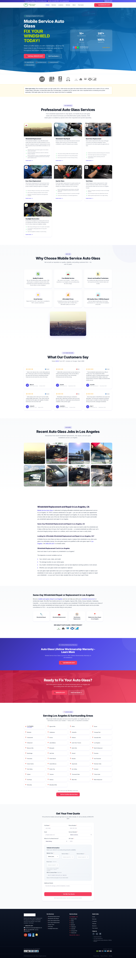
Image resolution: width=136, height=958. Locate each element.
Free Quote (81, 5)
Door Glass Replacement (53, 922)
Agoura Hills (73, 918)
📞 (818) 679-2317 (107, 1)
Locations (60, 5)
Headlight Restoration (52, 928)
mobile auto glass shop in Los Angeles (50, 599)
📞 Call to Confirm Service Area (68, 794)
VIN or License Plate (54, 872)
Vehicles (68, 5)
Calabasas (72, 926)
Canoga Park (73, 930)
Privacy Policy (96, 956)
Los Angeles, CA (73, 916)
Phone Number (73, 825)
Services (54, 5)
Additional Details (48, 883)
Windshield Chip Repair (53, 918)
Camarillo (72, 928)
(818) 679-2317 (49, 543)
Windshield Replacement (53, 916)
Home (47, 5)
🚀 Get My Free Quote (68, 894)
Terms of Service (104, 956)
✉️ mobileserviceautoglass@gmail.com (33, 927)
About (74, 5)
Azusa (71, 922)
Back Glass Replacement (53, 920)
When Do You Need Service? (51, 838)
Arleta (71, 920)
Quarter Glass (50, 924)
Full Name (47, 825)
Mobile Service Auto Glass (45, 510)
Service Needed (73, 832)
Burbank (72, 924)
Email (45, 832)
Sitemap (110, 956)
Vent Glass (50, 926)
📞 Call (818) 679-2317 (103, 5)
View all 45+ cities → (74, 935)
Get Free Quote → (53, 56)
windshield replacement (88, 599)
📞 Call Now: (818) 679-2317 (34, 56)
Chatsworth (72, 932)
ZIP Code (71, 838)
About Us (94, 925)
